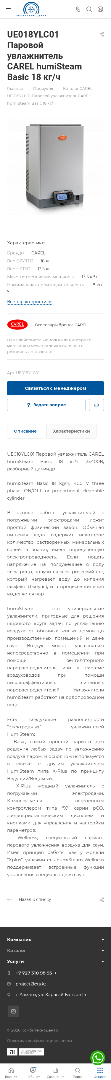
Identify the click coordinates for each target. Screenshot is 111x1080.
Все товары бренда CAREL (61, 324)
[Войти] (100, 9)
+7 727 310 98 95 (34, 973)
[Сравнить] (96, 405)
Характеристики (71, 431)
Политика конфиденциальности (39, 1040)
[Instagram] (13, 1011)
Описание (25, 431)
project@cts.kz (31, 984)
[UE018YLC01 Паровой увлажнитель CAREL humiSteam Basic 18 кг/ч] (55, 166)
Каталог (16, 950)
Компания (19, 939)
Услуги (15, 961)
